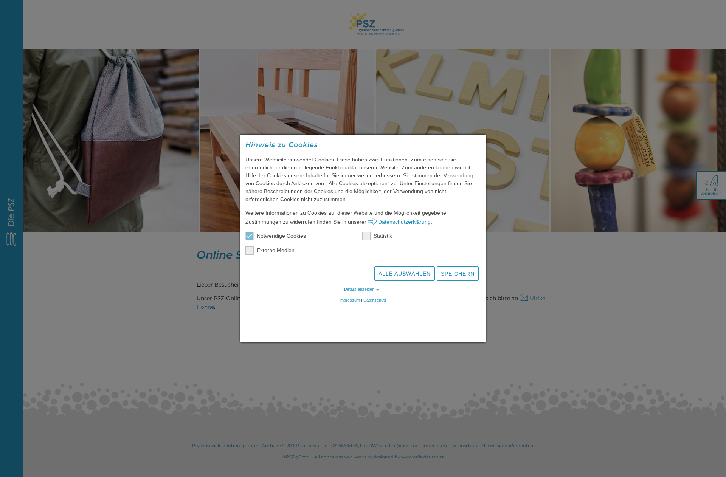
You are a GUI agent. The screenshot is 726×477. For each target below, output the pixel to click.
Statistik (383, 236)
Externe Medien (276, 250)
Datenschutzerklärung (404, 222)
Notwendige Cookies (281, 236)
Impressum (349, 300)
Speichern (458, 274)
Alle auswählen (405, 274)
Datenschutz (375, 300)
